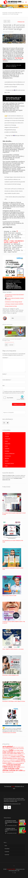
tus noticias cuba (12, 768)
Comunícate (7, 438)
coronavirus (8, 748)
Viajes (6, 465)
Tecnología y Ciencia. (9, 463)
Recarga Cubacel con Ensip (11, 306)
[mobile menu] (26, 2)
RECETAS (7, 458)
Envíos (6, 446)
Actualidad (7, 433)
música (17, 761)
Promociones (8, 456)
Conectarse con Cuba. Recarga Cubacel (13, 301)
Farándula (7, 448)
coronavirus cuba (15, 748)
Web (3, 385)
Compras (7, 436)
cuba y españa (16, 752)
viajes (24, 770)
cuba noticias (7, 752)
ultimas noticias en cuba (12, 770)
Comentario (5, 357)
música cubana (6, 763)
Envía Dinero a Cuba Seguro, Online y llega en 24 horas (13, 701)
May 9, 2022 (7, 92)
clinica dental (17, 747)
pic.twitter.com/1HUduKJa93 (11, 86)
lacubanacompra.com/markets (9, 732)
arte (14, 747)
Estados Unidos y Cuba (18, 756)
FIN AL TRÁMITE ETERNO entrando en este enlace (13, 649)
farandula (9, 758)
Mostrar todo (21, 21)
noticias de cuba (13, 767)
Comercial (7, 854)
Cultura (6, 441)
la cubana (22, 760)
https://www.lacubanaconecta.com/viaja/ (14, 241)
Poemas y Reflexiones (9, 453)
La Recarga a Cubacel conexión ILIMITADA (14, 304)
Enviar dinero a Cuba (15, 755)
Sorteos (6, 461)
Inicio (6, 845)
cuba (11, 750)
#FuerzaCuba (21, 84)
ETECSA (4, 758)
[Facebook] (13, 872)
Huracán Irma (7, 760)
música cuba (22, 761)
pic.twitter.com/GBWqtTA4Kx (11, 132)
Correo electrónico (6, 379)
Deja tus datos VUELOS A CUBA (9, 595)
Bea (13, 318)
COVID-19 (7, 750)
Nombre (4, 374)
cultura (11, 753)
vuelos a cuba (10, 772)
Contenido (7, 851)
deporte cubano (7, 755)
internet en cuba (14, 760)
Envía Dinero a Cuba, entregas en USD (10, 675)
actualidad (7, 746)
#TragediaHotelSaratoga (10, 129)
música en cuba (15, 763)
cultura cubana (17, 753)
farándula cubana (16, 758)
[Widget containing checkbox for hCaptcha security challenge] (13, 397)
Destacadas (7, 443)
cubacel (15, 750)
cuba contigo (20, 750)
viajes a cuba (5, 772)
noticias (9, 765)
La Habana (12, 761)
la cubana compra (6, 761)
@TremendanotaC (13, 127)
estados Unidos (8, 756)
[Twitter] (15, 872)
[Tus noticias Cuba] (12, 2)
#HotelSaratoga (8, 84)
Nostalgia (7, 451)
